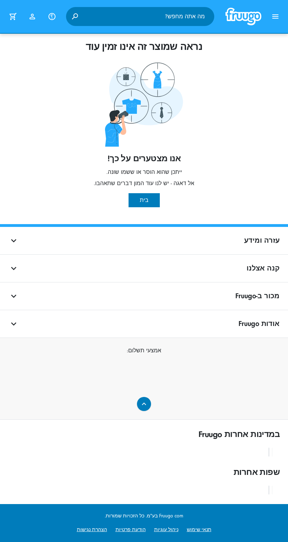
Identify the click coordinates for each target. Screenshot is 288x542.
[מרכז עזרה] (52, 16)
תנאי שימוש (199, 530)
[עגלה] (13, 16)
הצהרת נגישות (92, 530)
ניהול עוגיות (166, 530)
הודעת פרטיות (131, 530)
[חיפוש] (75, 16)
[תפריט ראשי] (275, 16)
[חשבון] (32, 16)
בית (144, 200)
